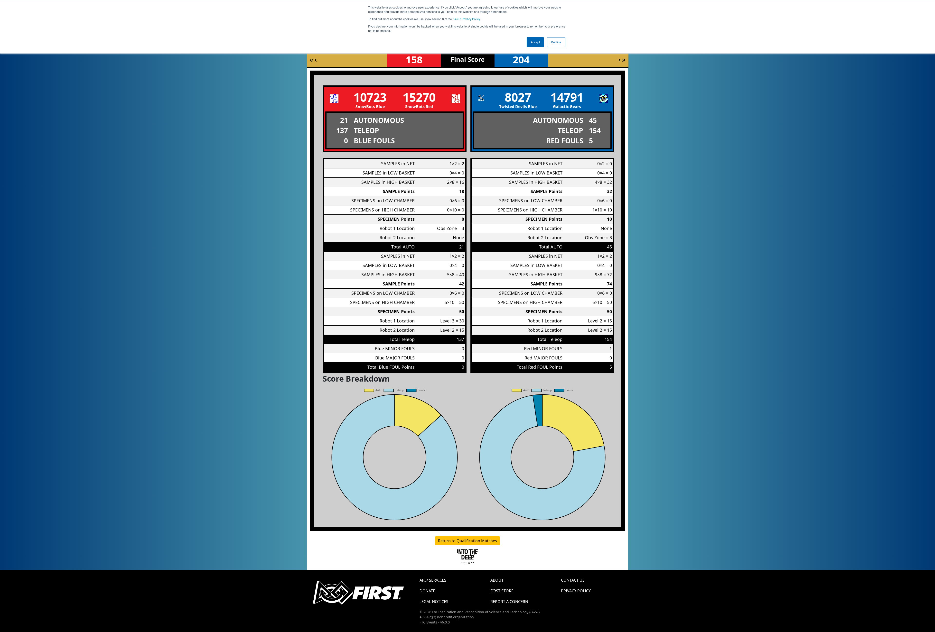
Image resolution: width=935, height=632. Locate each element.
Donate (427, 591)
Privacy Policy (466, 19)
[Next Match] (619, 60)
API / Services (433, 580)
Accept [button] (535, 42)
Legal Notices (434, 601)
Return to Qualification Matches (467, 540)
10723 (370, 97)
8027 (518, 97)
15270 (419, 97)
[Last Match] (624, 60)
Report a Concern (509, 601)
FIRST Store (502, 591)
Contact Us (573, 580)
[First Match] (312, 60)
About (497, 580)
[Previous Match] (316, 60)
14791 (567, 97)
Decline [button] (556, 42)
